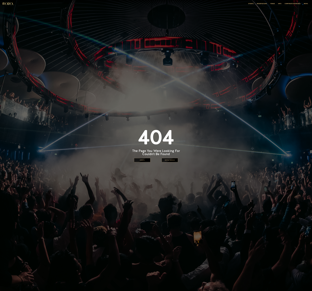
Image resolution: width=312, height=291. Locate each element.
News (306, 4)
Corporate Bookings (293, 4)
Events (251, 4)
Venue (272, 4)
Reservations (262, 4)
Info (279, 4)
